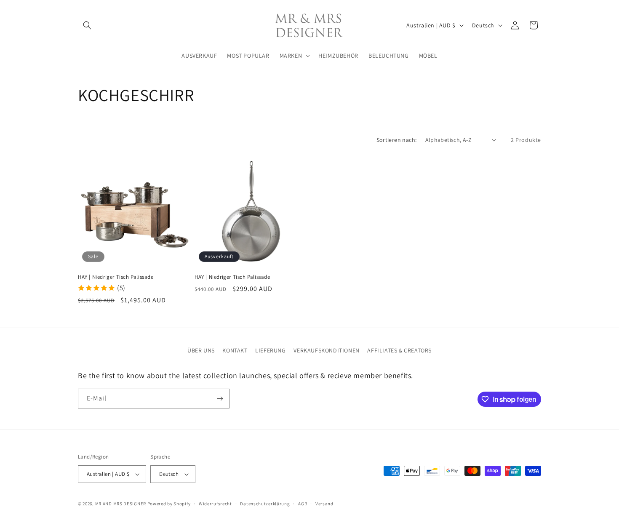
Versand (324, 504)
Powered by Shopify (169, 504)
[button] (87, 25)
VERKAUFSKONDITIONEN (326, 350)
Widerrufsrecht (215, 504)
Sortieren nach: (396, 140)
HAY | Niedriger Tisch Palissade (116, 277)
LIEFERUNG (270, 350)
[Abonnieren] (220, 398)
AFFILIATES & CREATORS (399, 350)
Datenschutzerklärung (265, 504)
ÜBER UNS (201, 350)
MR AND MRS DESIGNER (120, 504)
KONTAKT (234, 350)
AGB (302, 504)
